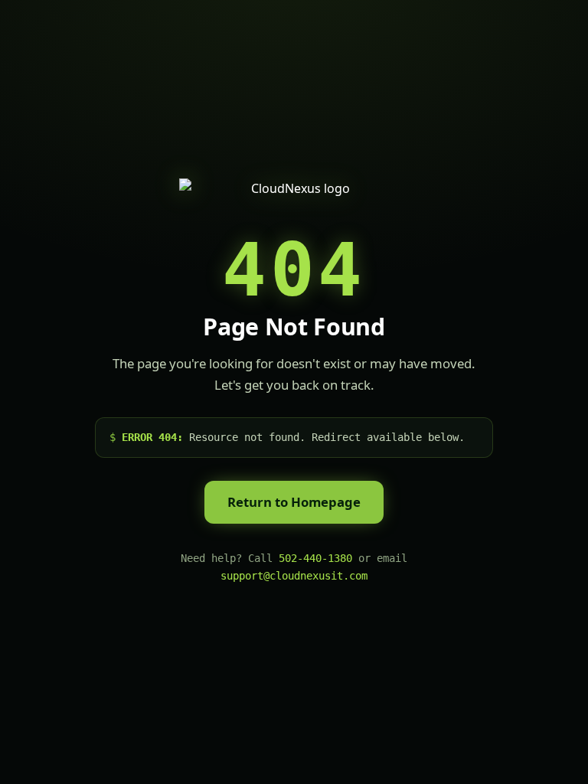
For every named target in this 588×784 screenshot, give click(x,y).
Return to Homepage (294, 502)
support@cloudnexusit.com (294, 576)
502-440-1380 (315, 558)
